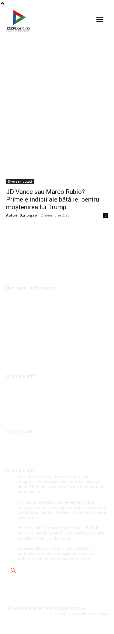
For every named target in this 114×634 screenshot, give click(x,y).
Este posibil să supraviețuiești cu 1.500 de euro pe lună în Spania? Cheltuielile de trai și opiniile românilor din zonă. (61, 533)
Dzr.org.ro (97, 608)
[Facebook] (8, 350)
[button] (13, 570)
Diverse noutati (20, 181)
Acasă (35, 55)
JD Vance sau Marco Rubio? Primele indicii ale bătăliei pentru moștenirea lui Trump (52, 199)
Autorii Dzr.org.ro (21, 215)
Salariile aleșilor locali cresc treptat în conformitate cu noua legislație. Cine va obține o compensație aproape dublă (56, 553)
